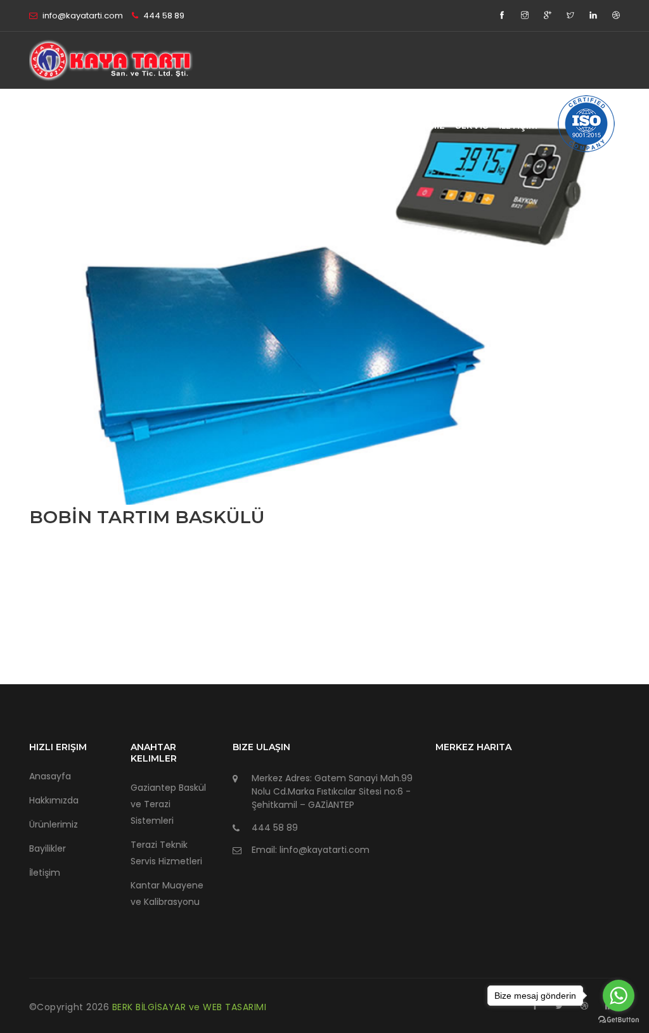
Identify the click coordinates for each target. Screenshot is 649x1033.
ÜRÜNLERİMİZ (338, 125)
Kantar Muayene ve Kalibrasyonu (167, 893)
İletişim (44, 872)
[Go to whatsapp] (618, 995)
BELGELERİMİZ (412, 125)
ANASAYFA (207, 125)
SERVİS (472, 125)
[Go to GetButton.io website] (618, 1020)
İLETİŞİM (518, 125)
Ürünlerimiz (53, 824)
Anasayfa (50, 776)
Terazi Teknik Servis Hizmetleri (166, 852)
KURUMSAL (270, 125)
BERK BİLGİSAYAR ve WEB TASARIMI (189, 1007)
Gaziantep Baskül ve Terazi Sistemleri (168, 804)
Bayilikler (47, 848)
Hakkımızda (54, 800)
